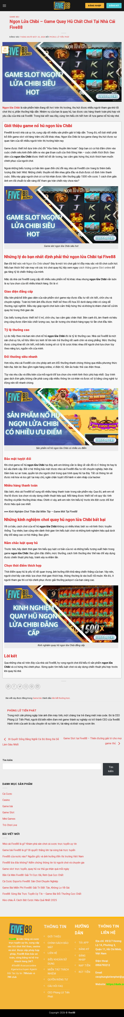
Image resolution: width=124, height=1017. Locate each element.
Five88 (8, 132)
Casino (6, 800)
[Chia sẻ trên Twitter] (20, 686)
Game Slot (8, 812)
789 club (12, 977)
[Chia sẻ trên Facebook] (14, 686)
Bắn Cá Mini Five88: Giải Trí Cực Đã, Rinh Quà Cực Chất (32, 875)
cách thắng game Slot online (95, 267)
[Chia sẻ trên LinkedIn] (37, 686)
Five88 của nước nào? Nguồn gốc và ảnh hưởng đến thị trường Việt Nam (43, 856)
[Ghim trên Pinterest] (31, 686)
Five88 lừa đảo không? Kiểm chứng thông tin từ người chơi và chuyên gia (43, 862)
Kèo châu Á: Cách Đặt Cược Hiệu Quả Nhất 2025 (29, 900)
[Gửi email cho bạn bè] (25, 686)
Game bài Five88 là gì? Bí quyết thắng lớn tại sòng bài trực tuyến (38, 850)
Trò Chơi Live (9, 825)
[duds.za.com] (62, 5)
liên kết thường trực (61, 698)
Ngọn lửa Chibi (34, 263)
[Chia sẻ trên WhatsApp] (8, 686)
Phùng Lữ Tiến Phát (59, 37)
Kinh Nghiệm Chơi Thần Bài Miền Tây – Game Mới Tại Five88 (43, 511)
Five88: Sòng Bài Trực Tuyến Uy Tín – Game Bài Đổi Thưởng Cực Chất (41, 893)
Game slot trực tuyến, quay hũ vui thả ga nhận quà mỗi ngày (35, 868)
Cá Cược (7, 793)
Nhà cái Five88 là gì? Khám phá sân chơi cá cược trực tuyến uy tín (39, 843)
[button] (4, 6)
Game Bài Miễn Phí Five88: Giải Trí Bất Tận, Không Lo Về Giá (35, 887)
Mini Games (8, 818)
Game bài (14, 17)
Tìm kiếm (7, 760)
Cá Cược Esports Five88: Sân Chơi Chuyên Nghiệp (30, 881)
